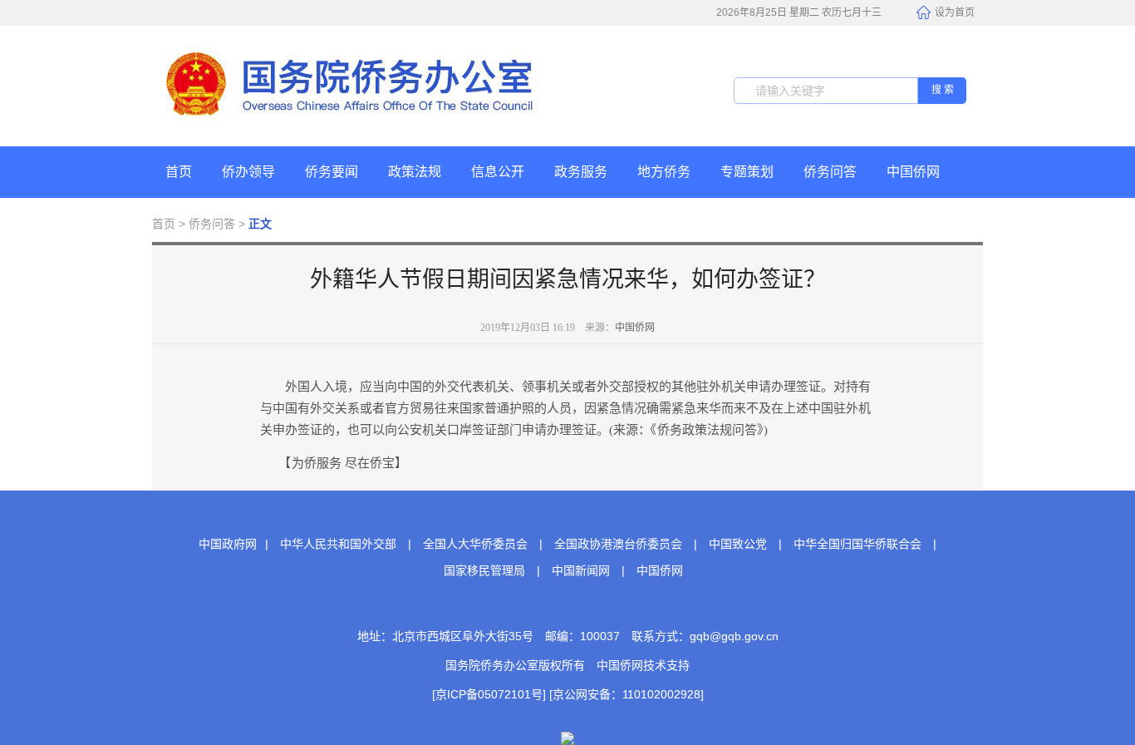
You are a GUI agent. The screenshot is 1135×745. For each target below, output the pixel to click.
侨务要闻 (331, 172)
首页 (178, 172)
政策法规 (414, 172)
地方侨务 (663, 172)
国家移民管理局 (484, 570)
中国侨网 (913, 172)
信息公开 (497, 172)
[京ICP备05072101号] (489, 694)
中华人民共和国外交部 (338, 543)
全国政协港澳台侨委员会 (618, 543)
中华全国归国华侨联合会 (857, 543)
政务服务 (580, 172)
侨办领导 (248, 172)
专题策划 (747, 172)
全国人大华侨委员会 (475, 543)
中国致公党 (738, 543)
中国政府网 (228, 543)
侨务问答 (830, 172)
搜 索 (942, 90)
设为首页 (955, 12)
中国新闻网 (581, 570)
